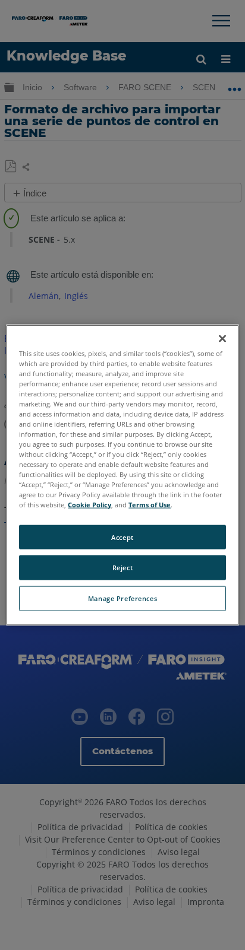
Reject (122, 567)
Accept (122, 536)
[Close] (222, 338)
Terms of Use (149, 504)
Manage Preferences (122, 598)
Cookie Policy (89, 504)
